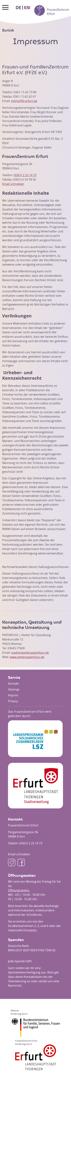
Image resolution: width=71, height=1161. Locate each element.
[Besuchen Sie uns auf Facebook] (21, 862)
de (18, 8)
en (27, 8)
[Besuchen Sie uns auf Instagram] (11, 862)
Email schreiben (13, 184)
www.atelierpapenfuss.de (27, 657)
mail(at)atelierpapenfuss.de (30, 653)
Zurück (8, 30)
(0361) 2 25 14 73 (25, 175)
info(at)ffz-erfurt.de (24, 101)
